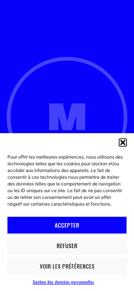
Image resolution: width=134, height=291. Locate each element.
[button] (123, 142)
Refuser (67, 245)
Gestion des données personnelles (63, 282)
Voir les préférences (67, 266)
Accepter (67, 225)
